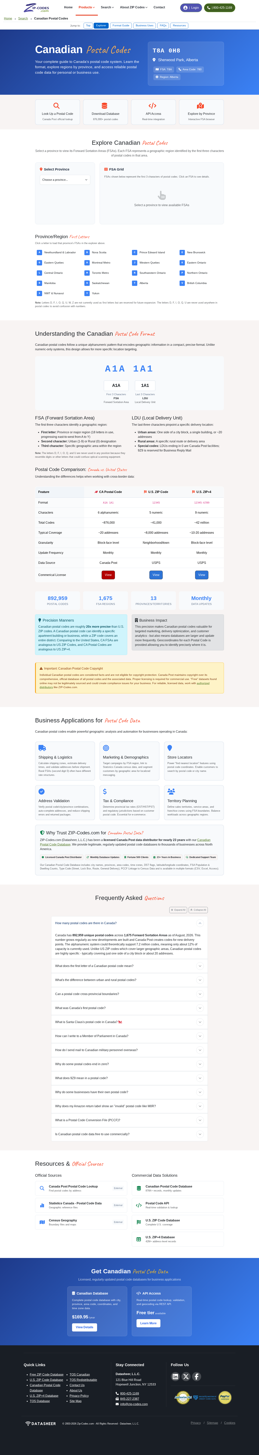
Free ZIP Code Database (47, 1374)
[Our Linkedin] (175, 1376)
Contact (159, 7)
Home (68, 7)
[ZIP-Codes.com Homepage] (36, 7)
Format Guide (121, 25)
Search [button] (106, 7)
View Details (84, 1327)
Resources (179, 25)
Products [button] (85, 7)
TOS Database (40, 1401)
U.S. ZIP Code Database (46, 1379)
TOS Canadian (80, 1374)
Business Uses (144, 25)
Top (88, 25)
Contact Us (77, 1385)
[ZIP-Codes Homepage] (40, 1423)
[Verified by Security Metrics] (205, 1397)
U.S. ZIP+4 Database (44, 1395)
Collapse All (199, 910)
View (108, 575)
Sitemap (212, 1422)
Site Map (76, 1401)
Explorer (101, 25)
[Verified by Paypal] (225, 1397)
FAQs (163, 25)
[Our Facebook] (196, 1376)
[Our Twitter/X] (186, 1376)
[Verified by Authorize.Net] (183, 1397)
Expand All (179, 910)
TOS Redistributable (83, 1379)
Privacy (196, 1422)
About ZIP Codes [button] (132, 7)
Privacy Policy (79, 1395)
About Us (76, 1390)
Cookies (229, 1422)
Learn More (148, 1323)
